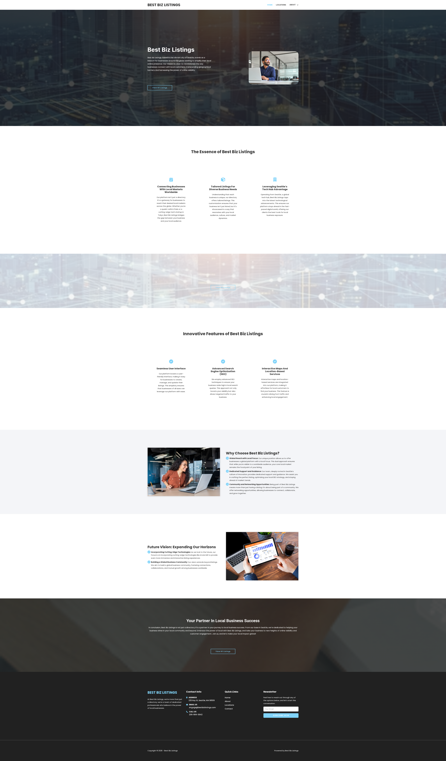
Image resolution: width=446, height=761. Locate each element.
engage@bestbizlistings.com (202, 707)
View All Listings (159, 88)
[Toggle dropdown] (297, 5)
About (228, 701)
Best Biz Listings (164, 4)
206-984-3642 (195, 714)
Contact (229, 708)
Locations (281, 5)
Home (269, 5)
